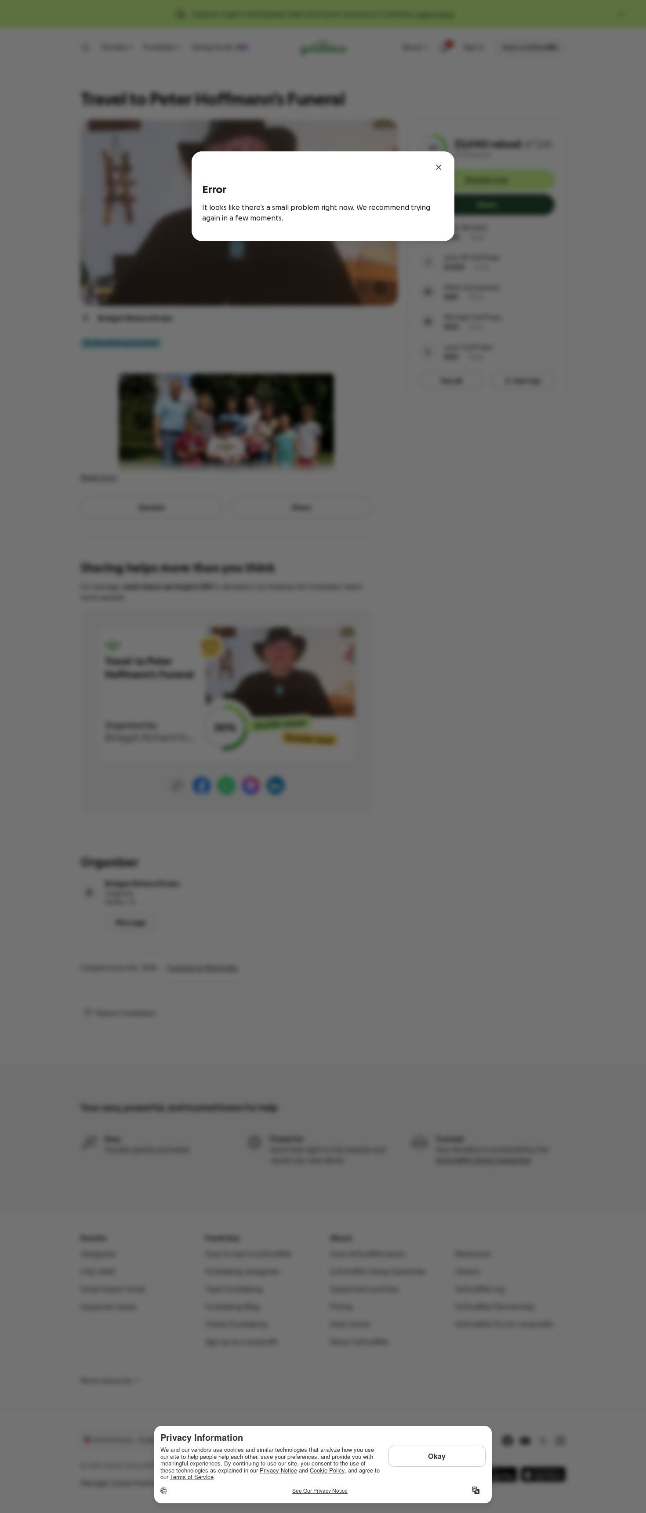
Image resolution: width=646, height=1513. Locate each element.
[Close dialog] (438, 167)
